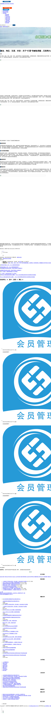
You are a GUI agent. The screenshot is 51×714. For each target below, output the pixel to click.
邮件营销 (7, 22)
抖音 (6, 258)
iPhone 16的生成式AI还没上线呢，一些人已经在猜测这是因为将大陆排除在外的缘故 (17, 276)
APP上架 (41, 576)
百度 (21, 576)
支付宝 (8, 258)
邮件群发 (24, 576)
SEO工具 (7, 576)
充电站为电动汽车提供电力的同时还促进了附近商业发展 (14, 655)
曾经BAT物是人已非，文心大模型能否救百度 (9, 267)
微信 (4, 258)
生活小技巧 (2, 576)
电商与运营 (7, 18)
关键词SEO (36, 576)
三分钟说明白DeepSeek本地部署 (9, 586)
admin (20, 261)
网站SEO (7, 15)
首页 (1, 26)
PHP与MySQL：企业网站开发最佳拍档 (11, 696)
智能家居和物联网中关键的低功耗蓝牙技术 (11, 583)
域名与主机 (7, 19)
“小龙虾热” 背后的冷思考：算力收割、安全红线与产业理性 (15, 581)
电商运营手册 (5, 12)
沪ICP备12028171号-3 (34, 705)
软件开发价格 (5, 10)
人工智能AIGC (6, 662)
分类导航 (4, 13)
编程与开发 (7, 21)
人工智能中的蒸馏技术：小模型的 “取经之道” (12, 589)
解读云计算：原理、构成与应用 (9, 584)
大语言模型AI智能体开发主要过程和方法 (11, 601)
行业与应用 (7, 16)
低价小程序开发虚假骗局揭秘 (9, 649)
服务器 (49, 576)
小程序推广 (7, 20)
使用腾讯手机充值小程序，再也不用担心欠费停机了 (10, 270)
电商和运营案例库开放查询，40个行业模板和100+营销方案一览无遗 (17, 695)
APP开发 (32, 576)
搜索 (14, 25)
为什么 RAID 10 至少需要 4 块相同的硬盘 (11, 582)
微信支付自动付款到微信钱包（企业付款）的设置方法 (14, 694)
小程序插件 (45, 576)
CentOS (28, 576)
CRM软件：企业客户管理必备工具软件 (11, 699)
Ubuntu (13, 576)
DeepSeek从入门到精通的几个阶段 (10, 587)
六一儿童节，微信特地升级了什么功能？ (8, 273)
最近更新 (7, 14)
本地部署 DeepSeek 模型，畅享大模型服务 (12, 588)
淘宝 (10, 258)
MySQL (10, 576)
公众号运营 (18, 576)
